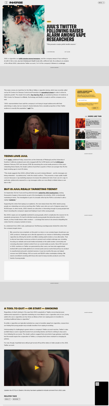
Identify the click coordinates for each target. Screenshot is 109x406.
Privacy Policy (91, 104)
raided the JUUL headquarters (48, 193)
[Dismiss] (106, 383)
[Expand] (96, 383)
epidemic (12, 200)
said (29, 108)
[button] (36, 131)
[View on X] (36, 270)
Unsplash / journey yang (7, 52)
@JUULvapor (59, 162)
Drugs (7, 399)
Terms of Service (82, 104)
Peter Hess (52, 51)
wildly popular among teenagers (29, 59)
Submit (94, 108)
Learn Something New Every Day (84, 91)
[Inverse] (16, 3)
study (10, 160)
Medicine (15, 399)
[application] (36, 131)
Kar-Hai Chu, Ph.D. (37, 95)
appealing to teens (47, 92)
